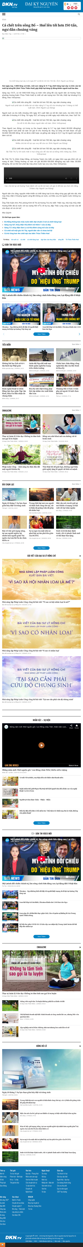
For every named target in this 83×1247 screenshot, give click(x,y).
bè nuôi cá (14, 239)
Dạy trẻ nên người (62, 1188)
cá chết (22, 239)
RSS (35, 1241)
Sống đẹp (3, 1209)
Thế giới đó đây (14, 1182)
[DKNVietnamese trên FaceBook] (67, 4)
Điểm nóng (5, 398)
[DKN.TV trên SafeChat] (65, 4)
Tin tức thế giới (14, 1173)
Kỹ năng (2, 1215)
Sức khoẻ (3, 1224)
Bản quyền (66, 1241)
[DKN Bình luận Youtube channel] (72, 7)
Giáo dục (60, 1170)
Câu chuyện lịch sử (8, 543)
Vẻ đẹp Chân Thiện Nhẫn (9, 441)
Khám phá (3, 1212)
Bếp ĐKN (2, 1206)
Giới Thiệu (14, 7)
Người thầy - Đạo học (63, 1179)
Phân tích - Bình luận (16, 1176)
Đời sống (58, 510)
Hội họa (44, 1176)
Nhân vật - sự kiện (7, 772)
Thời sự (58, 396)
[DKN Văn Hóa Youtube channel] (75, 7)
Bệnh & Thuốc (16, 1200)
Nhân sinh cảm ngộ (31, 1176)
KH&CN (30, 1197)
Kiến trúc (44, 1179)
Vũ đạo (44, 1191)
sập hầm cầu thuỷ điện (48, 239)
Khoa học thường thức (34, 1206)
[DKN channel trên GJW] (74, 4)
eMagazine (41, 947)
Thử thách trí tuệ (62, 1173)
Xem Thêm (41, 334)
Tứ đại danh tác (30, 1185)
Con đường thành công (64, 1182)
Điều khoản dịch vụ (45, 1241)
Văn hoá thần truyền (35, 513)
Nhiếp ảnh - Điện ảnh (48, 1182)
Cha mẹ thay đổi (62, 1185)
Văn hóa (58, 538)
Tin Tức (4, 886)
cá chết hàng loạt (33, 239)
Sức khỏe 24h (16, 1215)
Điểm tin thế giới (34, 371)
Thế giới (4, 508)
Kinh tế (2, 1173)
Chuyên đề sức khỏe (18, 1203)
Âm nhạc (44, 1173)
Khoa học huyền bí (33, 1203)
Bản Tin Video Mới (44, 833)
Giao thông (3, 1185)
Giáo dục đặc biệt (62, 1176)
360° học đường (62, 1191)
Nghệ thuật (29, 1191)
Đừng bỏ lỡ (41, 1045)
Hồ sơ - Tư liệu (14, 1179)
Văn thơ (44, 1188)
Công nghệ (31, 1200)
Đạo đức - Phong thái (32, 1173)
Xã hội (2, 1179)
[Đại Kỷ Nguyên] (10, 3)
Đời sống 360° (4, 1200)
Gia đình (2, 1203)
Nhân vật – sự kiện (41, 720)
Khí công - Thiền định (18, 1209)
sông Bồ (61, 239)
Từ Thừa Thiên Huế (72, 239)
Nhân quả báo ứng (7, 368)
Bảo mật (57, 1241)
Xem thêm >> (76, 344)
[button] (79, 334)
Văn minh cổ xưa (47, 1185)
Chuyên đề (29, 1188)
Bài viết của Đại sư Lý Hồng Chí (41, 555)
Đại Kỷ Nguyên (69, 1236)
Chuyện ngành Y (17, 1206)
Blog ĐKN (3, 1218)
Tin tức (30, 1209)
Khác (4, 20)
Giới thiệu (28, 1241)
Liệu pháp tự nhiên (17, 1212)
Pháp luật (3, 1182)
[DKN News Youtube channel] (68, 7)
